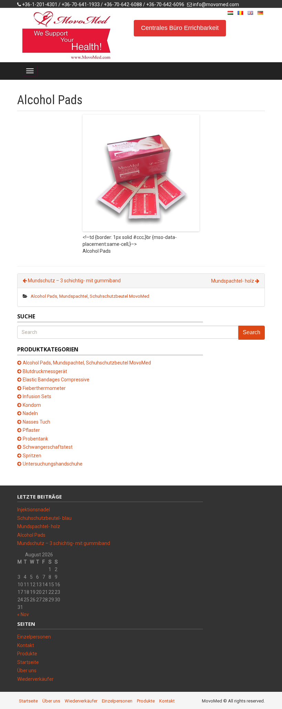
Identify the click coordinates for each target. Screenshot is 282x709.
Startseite (28, 662)
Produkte (27, 653)
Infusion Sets (37, 396)
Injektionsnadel (33, 509)
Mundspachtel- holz (233, 281)
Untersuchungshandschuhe (53, 464)
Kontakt (25, 645)
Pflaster (31, 430)
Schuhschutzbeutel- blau (44, 518)
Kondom (32, 405)
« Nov (23, 614)
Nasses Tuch (36, 422)
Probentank (35, 438)
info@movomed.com (216, 4)
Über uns (26, 670)
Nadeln (30, 413)
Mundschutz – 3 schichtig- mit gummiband (74, 280)
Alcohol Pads (31, 535)
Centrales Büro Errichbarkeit (180, 27)
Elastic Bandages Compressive (56, 379)
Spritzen (32, 455)
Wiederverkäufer (35, 679)
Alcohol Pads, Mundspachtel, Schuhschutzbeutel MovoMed (90, 296)
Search (251, 332)
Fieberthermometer (44, 388)
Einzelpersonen (34, 637)
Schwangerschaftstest (48, 447)
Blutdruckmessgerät (45, 371)
